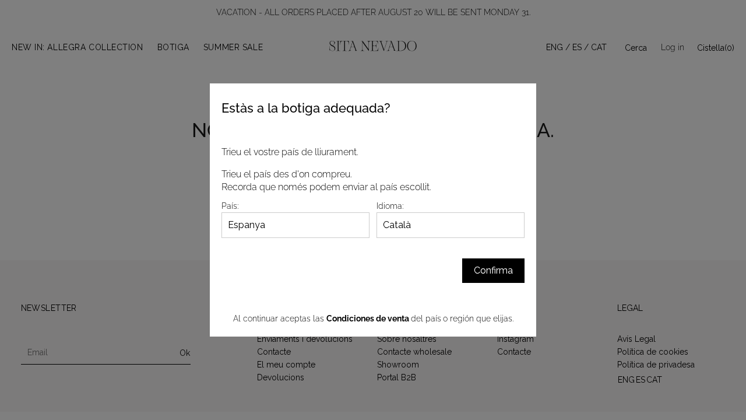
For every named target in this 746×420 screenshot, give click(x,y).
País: (229, 206)
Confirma (493, 270)
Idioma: (389, 206)
